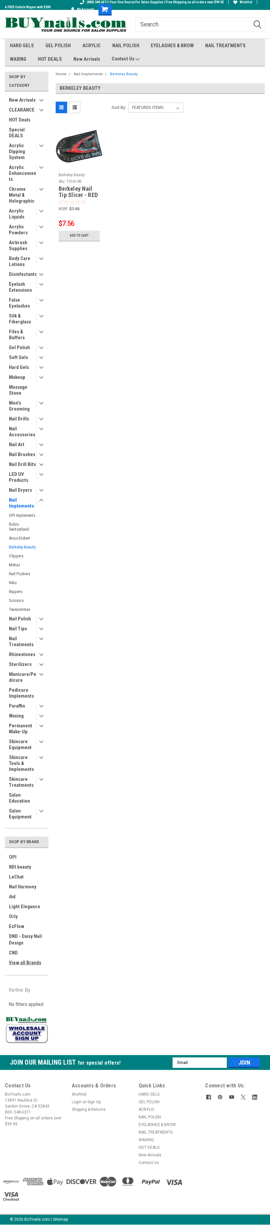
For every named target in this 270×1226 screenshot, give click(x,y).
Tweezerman (19, 609)
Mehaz (14, 564)
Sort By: (119, 107)
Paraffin (17, 706)
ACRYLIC (91, 46)
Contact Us (123, 59)
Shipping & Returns (89, 1109)
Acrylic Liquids (16, 214)
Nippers (15, 591)
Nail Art (16, 444)
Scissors (16, 600)
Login (77, 1102)
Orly (13, 916)
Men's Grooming (19, 406)
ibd (12, 897)
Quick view (79, 165)
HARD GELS (22, 46)
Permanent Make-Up (20, 729)
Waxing (16, 716)
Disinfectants (23, 274)
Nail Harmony (23, 887)
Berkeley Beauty (22, 547)
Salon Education (19, 798)
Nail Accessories (22, 432)
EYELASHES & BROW (172, 46)
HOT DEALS (50, 59)
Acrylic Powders (18, 230)
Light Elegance (24, 907)
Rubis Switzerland (19, 527)
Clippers (16, 555)
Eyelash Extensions (20, 287)
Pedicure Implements (21, 693)
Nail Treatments (21, 641)
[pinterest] (220, 1097)
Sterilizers (20, 664)
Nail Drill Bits (22, 464)
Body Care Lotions (19, 261)
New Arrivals (86, 59)
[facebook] (208, 1097)
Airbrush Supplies (18, 245)
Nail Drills (19, 419)
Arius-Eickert (19, 538)
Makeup (17, 377)
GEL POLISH (58, 46)
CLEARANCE (22, 110)
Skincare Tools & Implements (21, 763)
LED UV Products (18, 477)
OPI (12, 857)
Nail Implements (21, 503)
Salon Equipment (20, 814)
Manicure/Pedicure (22, 677)
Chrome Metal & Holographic (22, 195)
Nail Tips (18, 629)
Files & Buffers (17, 335)
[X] (243, 1097)
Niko (13, 582)
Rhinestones (22, 654)
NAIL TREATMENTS (225, 46)
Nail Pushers (19, 573)
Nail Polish (20, 619)
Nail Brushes (22, 454)
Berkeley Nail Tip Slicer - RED (78, 191)
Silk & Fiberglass (20, 319)
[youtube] (231, 1097)
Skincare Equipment (20, 744)
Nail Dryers (20, 490)
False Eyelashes (19, 303)
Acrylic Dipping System (17, 151)
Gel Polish (19, 347)
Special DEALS (17, 133)
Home (61, 74)
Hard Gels (19, 367)
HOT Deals (19, 120)
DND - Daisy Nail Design (25, 939)
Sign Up (94, 1102)
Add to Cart (79, 235)
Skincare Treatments (21, 782)
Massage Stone (18, 390)
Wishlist (246, 2)
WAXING (18, 59)
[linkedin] (254, 1097)
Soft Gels (18, 357)
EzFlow (16, 926)
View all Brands (25, 963)
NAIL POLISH (125, 46)
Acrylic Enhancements (22, 173)
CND (13, 953)
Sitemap (60, 1219)
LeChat (16, 877)
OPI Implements (22, 515)
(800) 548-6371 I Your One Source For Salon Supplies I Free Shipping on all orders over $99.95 (155, 2)
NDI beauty (20, 867)
